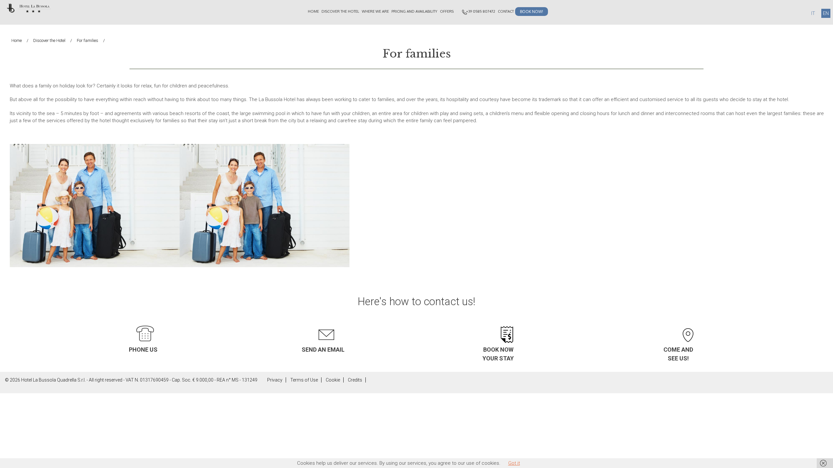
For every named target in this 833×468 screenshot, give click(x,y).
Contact (506, 11)
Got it (514, 463)
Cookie (333, 380)
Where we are (375, 11)
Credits (355, 380)
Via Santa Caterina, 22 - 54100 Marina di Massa (688, 323)
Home (313, 11)
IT (813, 13)
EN (826, 13)
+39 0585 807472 (480, 11)
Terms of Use (304, 380)
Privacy (274, 380)
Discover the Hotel (340, 11)
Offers (447, 11)
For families (87, 40)
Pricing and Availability (414, 11)
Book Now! (531, 11)
